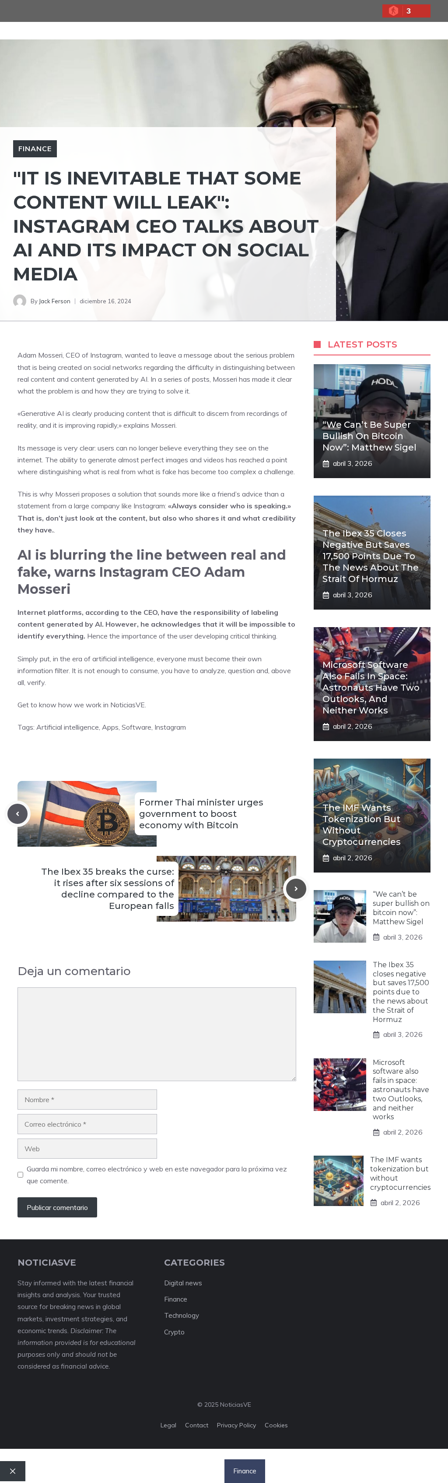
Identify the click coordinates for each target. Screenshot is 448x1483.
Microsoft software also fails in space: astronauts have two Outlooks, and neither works (371, 688)
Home (112, 1471)
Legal (168, 1425)
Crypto (174, 1332)
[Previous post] (17, 814)
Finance (35, 148)
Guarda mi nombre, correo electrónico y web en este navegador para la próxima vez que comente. (157, 1174)
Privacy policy (236, 1425)
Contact (196, 1425)
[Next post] (296, 889)
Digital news (183, 1283)
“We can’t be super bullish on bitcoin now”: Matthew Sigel (369, 436)
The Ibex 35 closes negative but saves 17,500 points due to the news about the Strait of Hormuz (370, 556)
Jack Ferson (54, 301)
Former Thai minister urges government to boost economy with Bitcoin (201, 813)
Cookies (276, 1425)
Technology (181, 1315)
